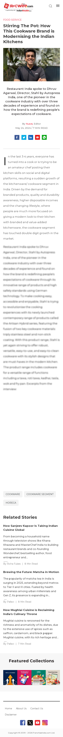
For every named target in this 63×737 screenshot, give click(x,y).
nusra (29, 123)
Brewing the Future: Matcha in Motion (31, 572)
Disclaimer (11, 714)
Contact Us (36, 708)
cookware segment (39, 494)
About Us (21, 708)
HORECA (11, 502)
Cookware (13, 494)
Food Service (12, 19)
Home (8, 708)
